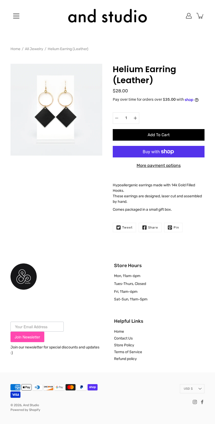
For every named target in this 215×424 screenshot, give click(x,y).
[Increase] (135, 118)
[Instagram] (194, 402)
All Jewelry (34, 49)
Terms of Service (128, 352)
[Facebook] (202, 402)
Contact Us (123, 338)
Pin (176, 227)
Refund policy (125, 359)
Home (15, 49)
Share (153, 227)
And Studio (31, 405)
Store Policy (124, 345)
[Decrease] (117, 118)
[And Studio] (107, 16)
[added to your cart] (200, 16)
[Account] (189, 16)
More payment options (159, 165)
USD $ (188, 388)
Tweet (127, 227)
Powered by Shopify (25, 410)
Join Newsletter (27, 337)
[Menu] (16, 16)
